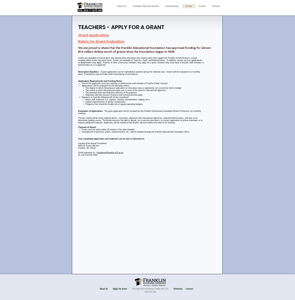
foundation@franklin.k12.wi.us (110, 152)
